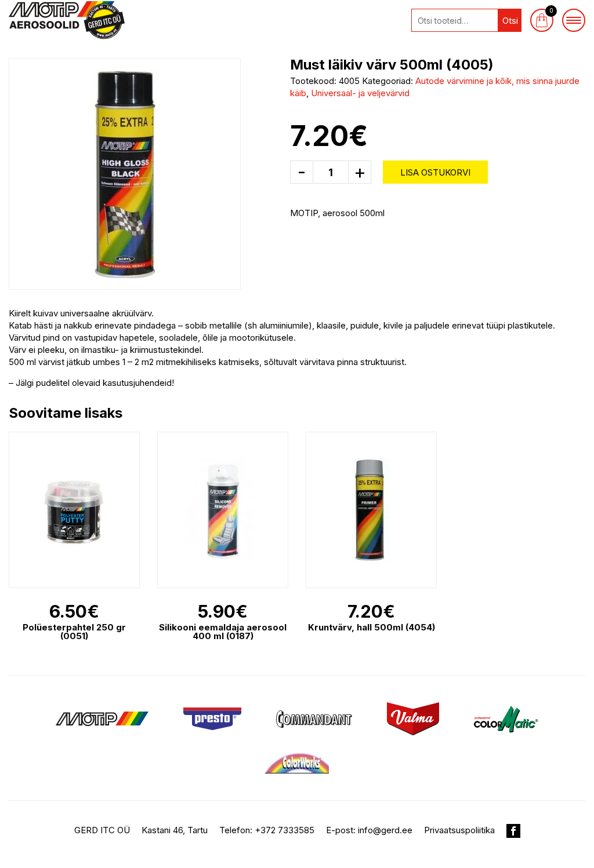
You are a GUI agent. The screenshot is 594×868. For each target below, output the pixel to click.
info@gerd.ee (385, 830)
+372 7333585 (284, 830)
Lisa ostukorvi (435, 172)
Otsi (510, 20)
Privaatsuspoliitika (459, 830)
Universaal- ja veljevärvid (360, 93)
